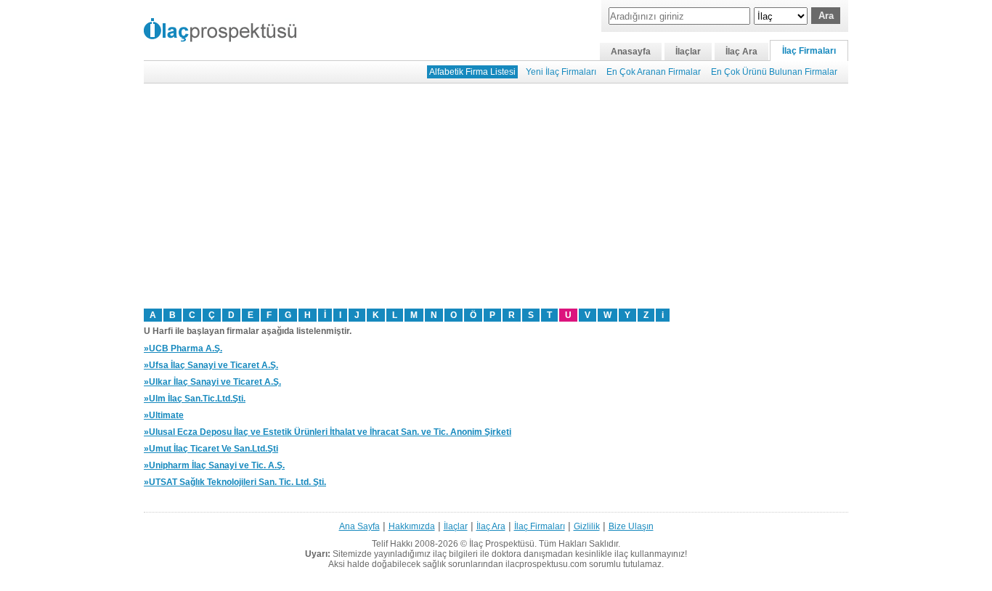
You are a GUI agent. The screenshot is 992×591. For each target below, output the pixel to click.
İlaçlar (688, 51)
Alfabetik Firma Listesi (472, 72)
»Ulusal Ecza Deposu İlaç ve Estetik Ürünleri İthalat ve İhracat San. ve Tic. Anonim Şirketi (327, 432)
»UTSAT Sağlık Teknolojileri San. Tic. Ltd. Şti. (235, 482)
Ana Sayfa (359, 526)
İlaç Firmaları (809, 51)
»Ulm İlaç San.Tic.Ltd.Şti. (194, 399)
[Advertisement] (496, 196)
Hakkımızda (412, 526)
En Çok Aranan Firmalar (653, 72)
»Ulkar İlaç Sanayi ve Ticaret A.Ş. (212, 382)
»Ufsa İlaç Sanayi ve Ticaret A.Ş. (211, 365)
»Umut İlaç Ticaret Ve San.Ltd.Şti (211, 449)
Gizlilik (587, 526)
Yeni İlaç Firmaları (561, 72)
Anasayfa (631, 51)
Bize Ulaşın (631, 526)
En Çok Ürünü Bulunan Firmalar (774, 72)
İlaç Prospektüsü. (503, 544)
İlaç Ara (741, 51)
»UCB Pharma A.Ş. (183, 348)
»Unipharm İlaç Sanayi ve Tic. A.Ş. (214, 465)
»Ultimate (164, 415)
